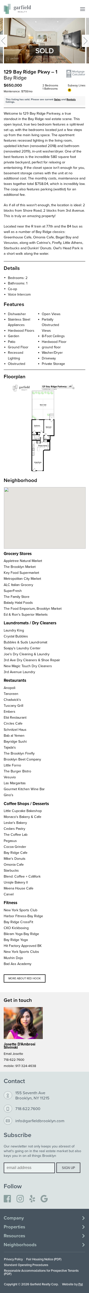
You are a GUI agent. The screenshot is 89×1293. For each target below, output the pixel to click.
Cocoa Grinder (15, 846)
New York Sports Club (20, 910)
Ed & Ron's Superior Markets (26, 614)
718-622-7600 (14, 1059)
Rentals (71, 99)
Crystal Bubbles (16, 636)
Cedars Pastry (14, 828)
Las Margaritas (15, 783)
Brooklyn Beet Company (22, 759)
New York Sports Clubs (21, 951)
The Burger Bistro (17, 771)
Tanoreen (11, 693)
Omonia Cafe (14, 864)
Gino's (8, 794)
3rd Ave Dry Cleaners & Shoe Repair (32, 660)
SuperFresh (13, 590)
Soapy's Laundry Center (22, 648)
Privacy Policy (13, 1259)
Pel (80, 1284)
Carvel (9, 894)
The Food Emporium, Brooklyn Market (33, 608)
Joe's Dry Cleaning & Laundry (26, 654)
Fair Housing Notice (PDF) (43, 1259)
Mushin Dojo (13, 957)
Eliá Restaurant (15, 717)
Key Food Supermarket (21, 572)
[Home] (17, 9)
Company (14, 1218)
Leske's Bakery (15, 822)
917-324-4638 (25, 1065)
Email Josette (13, 1053)
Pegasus (10, 840)
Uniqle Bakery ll (16, 882)
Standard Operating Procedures (26, 1265)
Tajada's (10, 747)
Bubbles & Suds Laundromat (25, 642)
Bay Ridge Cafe (15, 852)
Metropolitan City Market (22, 578)
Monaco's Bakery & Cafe (22, 816)
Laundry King (14, 630)
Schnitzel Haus (15, 729)
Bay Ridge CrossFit (18, 921)
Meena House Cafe (18, 888)
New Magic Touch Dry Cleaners (28, 665)
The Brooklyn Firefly (19, 753)
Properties (14, 1227)
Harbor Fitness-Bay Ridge (23, 915)
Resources (14, 1236)
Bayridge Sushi (15, 741)
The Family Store (16, 596)
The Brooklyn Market (20, 566)
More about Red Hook (24, 978)
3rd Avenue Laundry (19, 671)
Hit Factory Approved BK (23, 945)
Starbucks (11, 870)
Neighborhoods (20, 1245)
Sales (57, 99)
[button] (75, 74)
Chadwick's (12, 699)
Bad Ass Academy (17, 963)
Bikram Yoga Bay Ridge (21, 933)
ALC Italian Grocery (18, 584)
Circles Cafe (13, 723)
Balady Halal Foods (18, 602)
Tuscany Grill (13, 705)
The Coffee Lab (15, 834)
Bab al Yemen (14, 735)
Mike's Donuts (14, 858)
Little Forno (12, 765)
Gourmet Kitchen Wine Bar (24, 788)
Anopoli (9, 687)
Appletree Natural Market (23, 560)
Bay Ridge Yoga (16, 939)
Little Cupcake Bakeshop (23, 810)
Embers (9, 711)
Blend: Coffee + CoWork (22, 876)
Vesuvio (10, 777)
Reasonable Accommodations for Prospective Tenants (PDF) (41, 1272)
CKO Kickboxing (16, 927)
